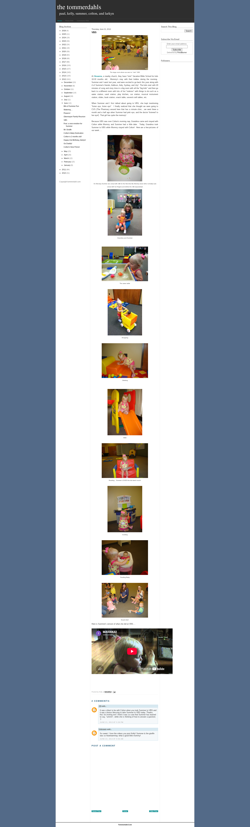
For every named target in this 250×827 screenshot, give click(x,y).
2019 (64, 55)
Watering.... (68, 110)
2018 (64, 58)
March (66, 158)
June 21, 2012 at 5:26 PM (111, 722)
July (65, 100)
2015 (64, 69)
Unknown (102, 729)
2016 (64, 65)
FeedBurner (182, 53)
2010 (64, 173)
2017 (64, 62)
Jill (100, 706)
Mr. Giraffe (68, 130)
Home (59, 21)
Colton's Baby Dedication (73, 133)
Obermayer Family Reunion (74, 117)
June (66, 103)
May (65, 151)
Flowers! (67, 113)
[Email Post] (113, 692)
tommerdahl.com (125, 825)
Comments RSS (83, 21)
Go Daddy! (68, 144)
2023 (64, 41)
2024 (64, 38)
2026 (64, 31)
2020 (64, 52)
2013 (64, 76)
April (66, 155)
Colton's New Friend (72, 147)
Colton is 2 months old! (73, 137)
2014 (64, 72)
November (68, 86)
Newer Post (96, 811)
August (66, 96)
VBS (65, 120)
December (68, 82)
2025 (64, 34)
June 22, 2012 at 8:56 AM (111, 739)
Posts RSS (69, 21)
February (67, 162)
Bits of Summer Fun (71, 106)
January (67, 165)
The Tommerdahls (79, 6)
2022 (64, 45)
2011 (64, 170)
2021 (64, 48)
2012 (64, 79)
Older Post (153, 811)
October (67, 89)
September (68, 93)
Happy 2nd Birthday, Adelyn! (75, 140)
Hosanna (98, 76)
